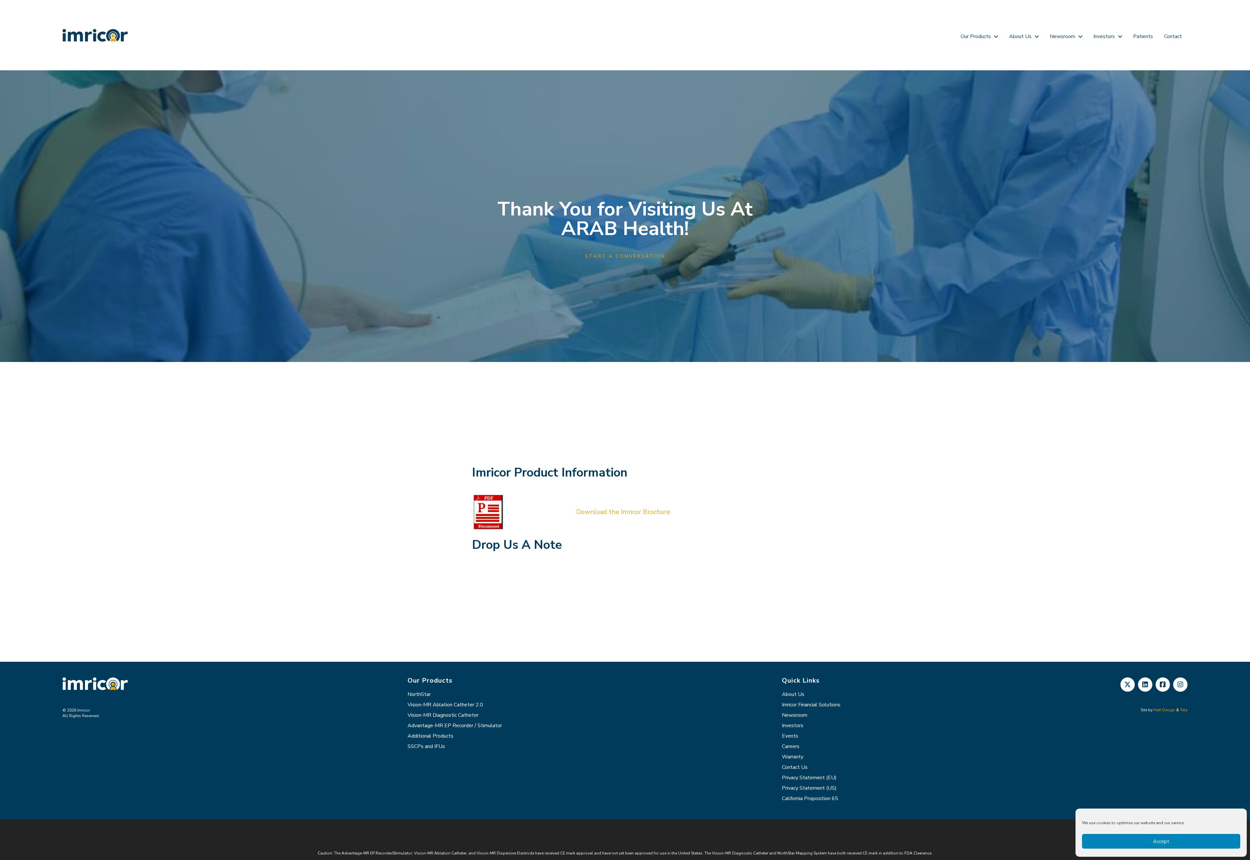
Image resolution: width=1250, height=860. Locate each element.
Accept (1161, 841)
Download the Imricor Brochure (623, 511)
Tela (1184, 710)
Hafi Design (1164, 710)
